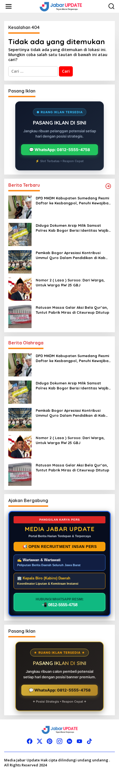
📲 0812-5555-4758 (60, 602)
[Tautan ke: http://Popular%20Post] (108, 186)
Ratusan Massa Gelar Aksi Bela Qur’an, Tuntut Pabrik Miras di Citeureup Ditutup (72, 310)
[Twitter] (39, 741)
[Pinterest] (49, 741)
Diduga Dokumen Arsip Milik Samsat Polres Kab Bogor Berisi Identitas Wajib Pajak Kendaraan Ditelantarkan (72, 228)
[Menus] (8, 6)
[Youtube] (79, 741)
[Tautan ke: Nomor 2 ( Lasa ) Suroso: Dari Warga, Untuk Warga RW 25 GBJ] (20, 288)
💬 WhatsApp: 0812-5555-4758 (59, 149)
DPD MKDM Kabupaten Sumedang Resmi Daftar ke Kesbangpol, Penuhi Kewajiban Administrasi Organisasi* (73, 200)
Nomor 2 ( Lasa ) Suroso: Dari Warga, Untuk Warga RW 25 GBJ (70, 282)
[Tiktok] (89, 741)
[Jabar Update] (60, 6)
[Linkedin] (69, 741)
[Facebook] (29, 741)
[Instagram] (59, 741)
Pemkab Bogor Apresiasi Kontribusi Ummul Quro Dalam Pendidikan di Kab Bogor (70, 255)
